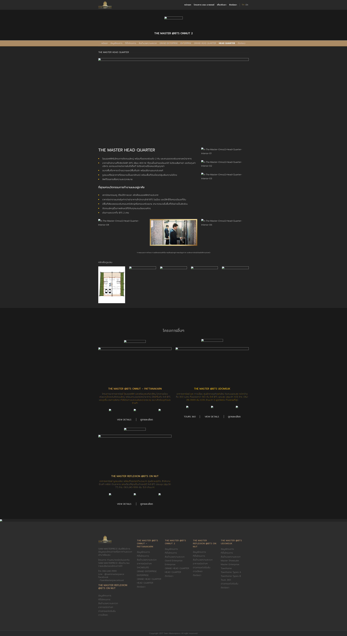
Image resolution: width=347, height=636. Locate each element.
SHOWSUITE (143, 567)
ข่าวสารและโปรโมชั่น (107, 611)
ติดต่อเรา (233, 4)
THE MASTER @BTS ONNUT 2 (175, 542)
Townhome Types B (231, 576)
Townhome (226, 568)
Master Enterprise (230, 564)
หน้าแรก (187, 4)
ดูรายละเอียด (146, 419)
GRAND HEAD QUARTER (205, 43)
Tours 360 (190, 416)
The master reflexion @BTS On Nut (135, 476)
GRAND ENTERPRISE (147, 571)
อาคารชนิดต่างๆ (105, 607)
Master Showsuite (230, 560)
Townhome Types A (231, 572)
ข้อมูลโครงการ (116, 43)
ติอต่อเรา (197, 575)
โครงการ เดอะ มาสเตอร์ (204, 4)
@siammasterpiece (114, 574)
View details (124, 419)
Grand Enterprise (169, 43)
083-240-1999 (109, 571)
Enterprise (185, 43)
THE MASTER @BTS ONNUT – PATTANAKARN (135, 389)
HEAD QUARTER (227, 43)
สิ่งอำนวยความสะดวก (148, 43)
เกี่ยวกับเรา (221, 4)
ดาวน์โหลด (103, 615)
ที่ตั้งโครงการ (130, 43)
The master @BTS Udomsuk (212, 389)
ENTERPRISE (143, 575)
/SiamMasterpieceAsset (111, 580)
